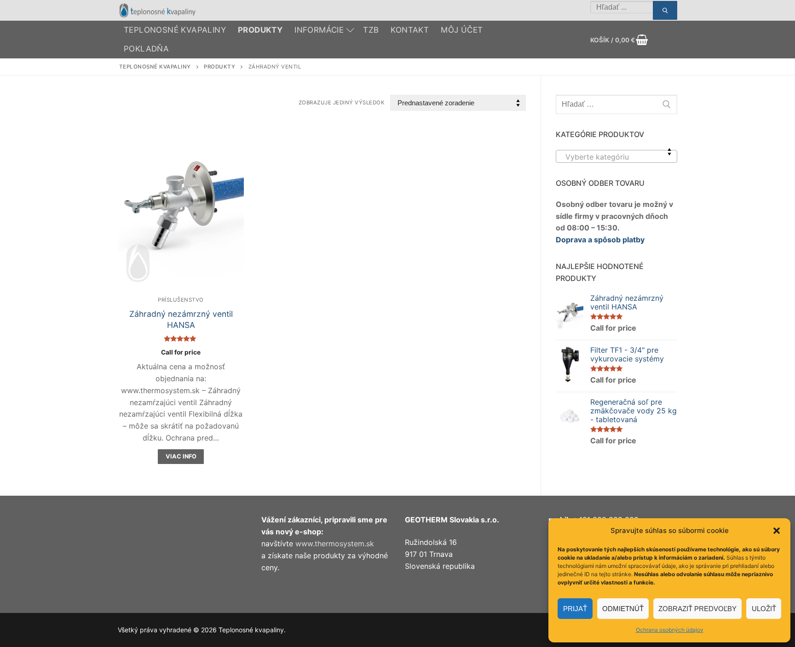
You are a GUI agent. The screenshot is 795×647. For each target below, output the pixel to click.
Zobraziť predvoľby (697, 609)
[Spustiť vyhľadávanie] (665, 10)
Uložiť (764, 609)
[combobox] (616, 156)
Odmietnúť (623, 609)
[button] (776, 530)
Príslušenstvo (181, 300)
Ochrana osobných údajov (669, 629)
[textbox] (616, 160)
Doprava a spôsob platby (600, 239)
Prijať (575, 609)
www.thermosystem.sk (334, 543)
